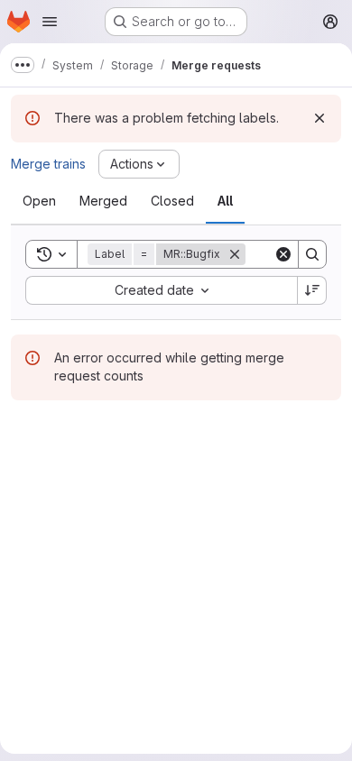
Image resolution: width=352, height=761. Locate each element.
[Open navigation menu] (49, 21)
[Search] (312, 254)
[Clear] (283, 254)
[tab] (39, 201)
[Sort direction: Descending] (312, 290)
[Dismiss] (319, 118)
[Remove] (234, 254)
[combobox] (161, 290)
